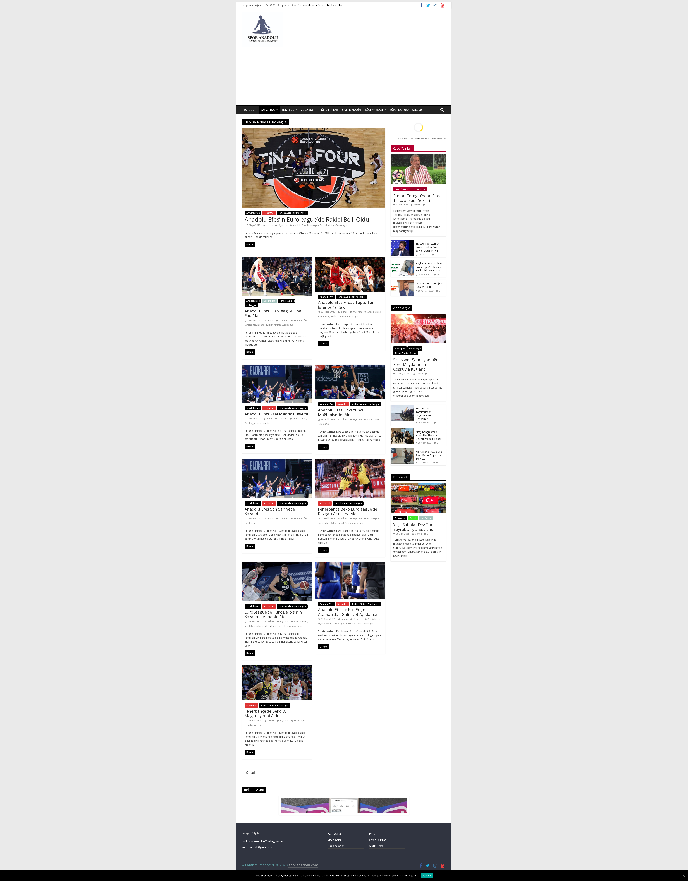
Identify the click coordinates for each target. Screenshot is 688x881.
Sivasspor (400, 348)
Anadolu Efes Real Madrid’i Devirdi (276, 413)
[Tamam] (683, 875)
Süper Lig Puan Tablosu (406, 109)
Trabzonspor (419, 189)
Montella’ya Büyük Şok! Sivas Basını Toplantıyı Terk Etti (429, 455)
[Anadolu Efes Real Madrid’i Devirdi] (277, 367)
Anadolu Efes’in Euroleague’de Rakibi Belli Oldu (307, 219)
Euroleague (313, 225)
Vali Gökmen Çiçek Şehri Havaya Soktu (429, 285)
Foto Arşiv (400, 518)
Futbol (249, 109)
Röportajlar (329, 109)
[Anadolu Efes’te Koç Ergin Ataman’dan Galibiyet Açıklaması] (350, 565)
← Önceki (249, 772)
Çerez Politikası (378, 840)
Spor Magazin (351, 109)
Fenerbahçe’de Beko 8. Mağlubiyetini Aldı (265, 713)
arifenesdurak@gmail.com (257, 847)
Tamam (427, 875)
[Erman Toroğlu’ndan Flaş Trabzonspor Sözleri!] (418, 156)
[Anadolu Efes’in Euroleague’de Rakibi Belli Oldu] (313, 130)
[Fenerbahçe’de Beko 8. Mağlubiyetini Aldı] (277, 668)
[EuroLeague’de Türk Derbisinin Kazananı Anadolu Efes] (277, 565)
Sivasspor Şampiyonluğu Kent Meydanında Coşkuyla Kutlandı (416, 364)
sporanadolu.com (439, 138)
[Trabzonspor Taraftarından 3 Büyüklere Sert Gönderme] (402, 406)
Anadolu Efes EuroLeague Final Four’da (273, 313)
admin (269, 225)
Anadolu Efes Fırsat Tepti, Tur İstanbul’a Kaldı (346, 305)
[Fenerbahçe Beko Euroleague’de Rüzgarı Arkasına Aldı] (350, 462)
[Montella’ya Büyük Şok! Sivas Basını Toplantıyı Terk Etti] (402, 450)
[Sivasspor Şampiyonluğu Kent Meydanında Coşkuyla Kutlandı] (418, 316)
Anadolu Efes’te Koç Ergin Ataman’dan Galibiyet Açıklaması (348, 612)
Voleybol (307, 109)
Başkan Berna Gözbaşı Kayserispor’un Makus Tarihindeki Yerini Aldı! (429, 267)
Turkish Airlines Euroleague (292, 212)
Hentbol (288, 109)
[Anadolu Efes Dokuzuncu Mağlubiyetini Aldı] (350, 367)
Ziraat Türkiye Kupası (405, 353)
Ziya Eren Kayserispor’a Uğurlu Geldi (312, 5)
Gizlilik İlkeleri (376, 845)
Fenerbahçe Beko (327, 523)
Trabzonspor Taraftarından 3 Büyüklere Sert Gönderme (425, 414)
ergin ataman (324, 623)
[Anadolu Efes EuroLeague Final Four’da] (277, 259)
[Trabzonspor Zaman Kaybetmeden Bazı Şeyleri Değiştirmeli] (402, 242)
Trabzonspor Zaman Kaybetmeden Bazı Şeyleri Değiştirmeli (427, 247)
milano (260, 324)
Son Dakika (269, 300)
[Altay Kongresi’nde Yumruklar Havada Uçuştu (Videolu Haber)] (402, 430)
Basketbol (268, 109)
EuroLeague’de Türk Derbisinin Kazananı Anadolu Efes (273, 614)
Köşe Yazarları (336, 845)
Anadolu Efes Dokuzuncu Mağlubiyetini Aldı (341, 412)
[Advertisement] (344, 78)
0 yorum (282, 225)
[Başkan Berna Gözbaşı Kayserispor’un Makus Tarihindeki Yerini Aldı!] (402, 262)
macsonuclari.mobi (424, 138)
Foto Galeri (334, 834)
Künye (372, 834)
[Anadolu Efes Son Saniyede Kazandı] (277, 462)
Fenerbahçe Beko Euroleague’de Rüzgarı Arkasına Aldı (347, 511)
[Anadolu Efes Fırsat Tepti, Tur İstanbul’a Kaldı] (350, 259)
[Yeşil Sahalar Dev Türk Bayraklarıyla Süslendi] (418, 485)
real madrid (263, 423)
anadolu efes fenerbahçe (257, 626)
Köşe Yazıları (374, 109)
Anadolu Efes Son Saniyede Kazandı (270, 511)
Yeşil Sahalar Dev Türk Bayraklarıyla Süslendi (414, 527)
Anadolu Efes (253, 212)
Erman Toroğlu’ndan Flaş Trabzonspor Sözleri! (416, 198)
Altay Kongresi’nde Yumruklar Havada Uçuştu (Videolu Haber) (429, 435)
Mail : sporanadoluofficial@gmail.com (263, 841)
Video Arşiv (415, 348)
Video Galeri (335, 840)
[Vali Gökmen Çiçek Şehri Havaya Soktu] (402, 281)
